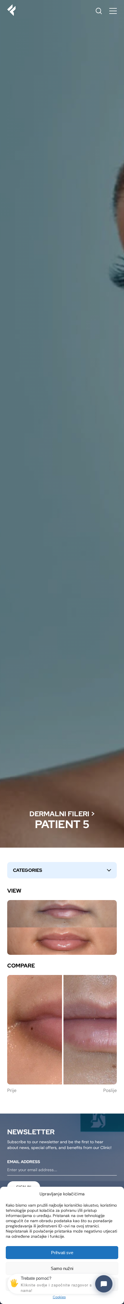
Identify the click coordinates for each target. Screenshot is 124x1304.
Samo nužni (62, 1268)
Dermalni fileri (59, 813)
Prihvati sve (62, 1252)
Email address (23, 1161)
